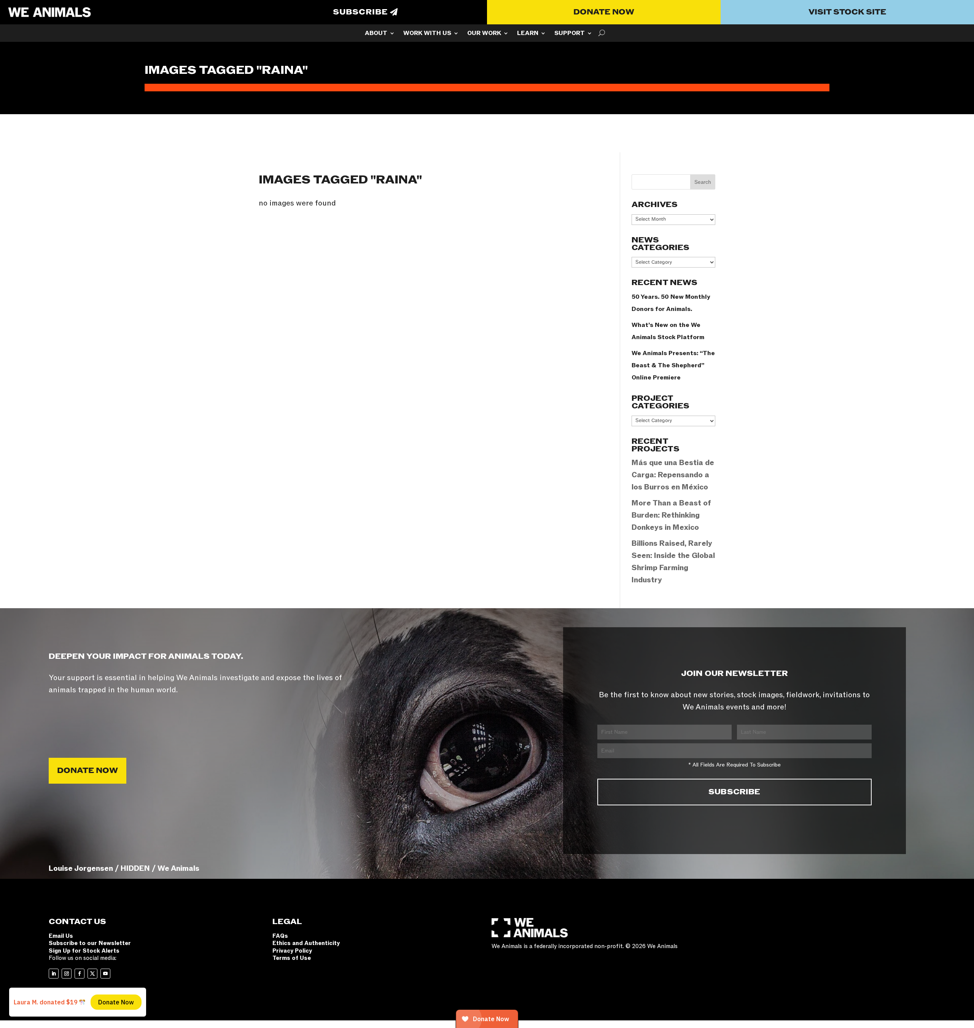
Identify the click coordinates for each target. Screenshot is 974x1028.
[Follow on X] (92, 974)
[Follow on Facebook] (79, 974)
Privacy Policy (292, 951)
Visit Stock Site (847, 12)
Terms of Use (291, 958)
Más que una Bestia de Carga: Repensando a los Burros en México (673, 475)
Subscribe (360, 12)
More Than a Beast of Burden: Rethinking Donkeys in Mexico (671, 515)
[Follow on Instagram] (67, 974)
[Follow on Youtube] (105, 974)
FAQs (280, 936)
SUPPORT (569, 33)
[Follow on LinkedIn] (54, 974)
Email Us (61, 936)
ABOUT (376, 33)
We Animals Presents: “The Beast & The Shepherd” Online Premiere (673, 365)
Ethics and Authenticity (306, 943)
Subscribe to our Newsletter (90, 943)
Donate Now (603, 12)
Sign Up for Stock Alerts (84, 951)
